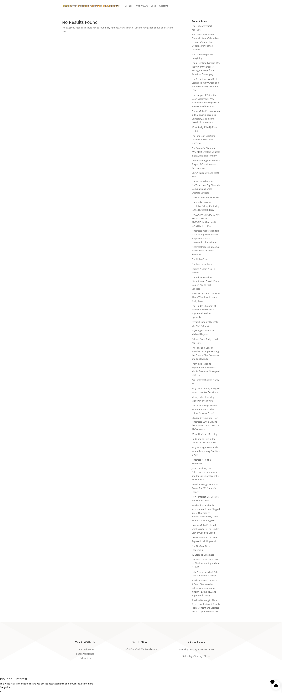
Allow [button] (8, 687)
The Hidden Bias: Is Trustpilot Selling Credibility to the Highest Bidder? (205, 206)
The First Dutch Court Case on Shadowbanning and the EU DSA (205, 563)
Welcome (163, 5)
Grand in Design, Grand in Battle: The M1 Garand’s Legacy (205, 488)
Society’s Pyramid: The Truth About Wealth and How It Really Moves (206, 297)
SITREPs (128, 5)
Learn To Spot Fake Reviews (205, 197)
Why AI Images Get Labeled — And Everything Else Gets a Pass (206, 451)
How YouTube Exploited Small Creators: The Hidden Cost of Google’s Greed (205, 529)
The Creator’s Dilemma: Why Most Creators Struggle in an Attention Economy (206, 152)
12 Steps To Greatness (203, 554)
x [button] (0, 691)
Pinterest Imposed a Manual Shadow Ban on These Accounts (206, 250)
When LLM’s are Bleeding (204, 434)
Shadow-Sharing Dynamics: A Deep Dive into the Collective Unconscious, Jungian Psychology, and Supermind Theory (205, 588)
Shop (153, 5)
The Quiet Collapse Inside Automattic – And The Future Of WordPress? (204, 409)
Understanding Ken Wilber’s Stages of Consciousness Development (206, 164)
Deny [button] (2, 687)
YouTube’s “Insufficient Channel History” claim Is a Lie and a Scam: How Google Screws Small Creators (205, 42)
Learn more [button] (87, 683)
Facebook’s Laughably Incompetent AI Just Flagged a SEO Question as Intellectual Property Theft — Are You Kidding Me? (206, 513)
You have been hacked (203, 264)
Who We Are (142, 5)
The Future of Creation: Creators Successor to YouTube (203, 139)
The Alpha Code (200, 259)
